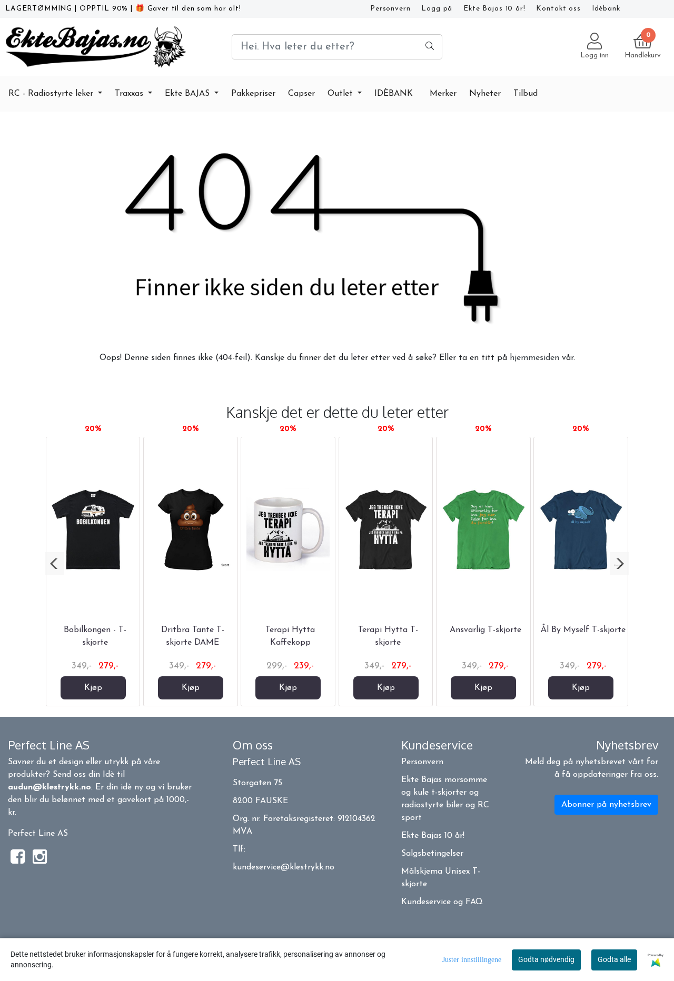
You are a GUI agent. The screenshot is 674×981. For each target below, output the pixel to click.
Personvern (390, 8)
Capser (301, 93)
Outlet (341, 93)
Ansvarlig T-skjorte (485, 630)
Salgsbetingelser (432, 853)
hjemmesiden (534, 358)
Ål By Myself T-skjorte (583, 630)
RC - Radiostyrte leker (52, 93)
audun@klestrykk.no (49, 787)
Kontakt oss (558, 8)
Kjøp (93, 688)
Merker (443, 93)
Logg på (436, 8)
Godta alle (614, 959)
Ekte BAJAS (188, 93)
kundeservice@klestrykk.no (283, 867)
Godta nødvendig (546, 959)
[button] (54, 563)
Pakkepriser (253, 93)
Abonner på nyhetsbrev (606, 804)
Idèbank (606, 8)
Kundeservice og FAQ (442, 902)
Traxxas (130, 93)
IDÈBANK (393, 93)
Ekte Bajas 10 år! (494, 8)
